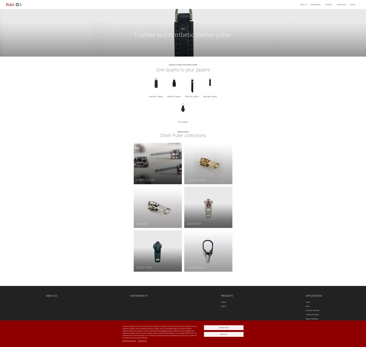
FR (362, 15)
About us (303, 5)
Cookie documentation (129, 341)
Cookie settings (142, 341)
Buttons (223, 306)
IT (362, 20)
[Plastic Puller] (158, 251)
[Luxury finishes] (208, 163)
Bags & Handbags (312, 319)
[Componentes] (208, 251)
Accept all (224, 334)
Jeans (308, 302)
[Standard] (158, 207)
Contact (353, 5)
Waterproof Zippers (312, 315)
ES (362, 7)
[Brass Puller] (208, 207)
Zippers (223, 302)
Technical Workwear (312, 310)
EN (362, 11)
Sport (307, 306)
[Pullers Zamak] (158, 163)
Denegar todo (224, 327)
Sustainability (315, 5)
